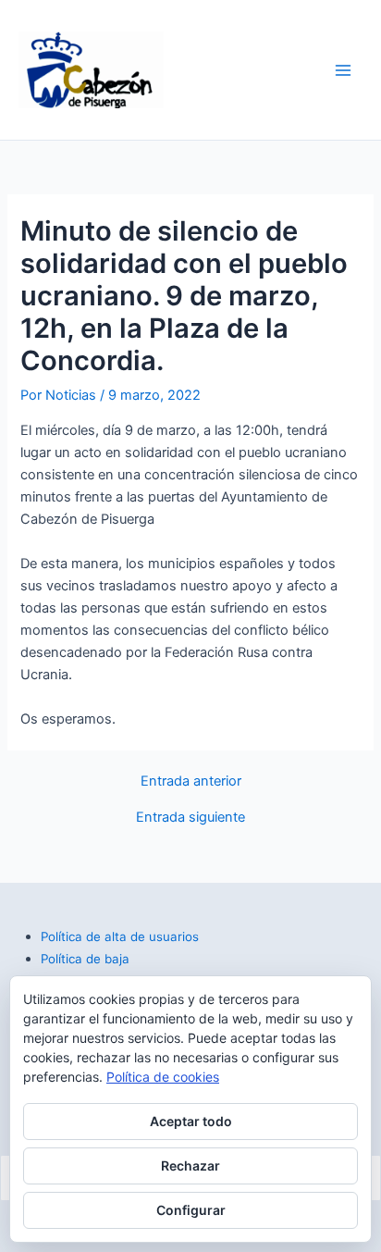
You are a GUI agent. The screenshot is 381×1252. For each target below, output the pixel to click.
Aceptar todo (191, 1121)
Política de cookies (162, 1077)
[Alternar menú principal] (343, 70)
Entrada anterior (191, 781)
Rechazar (190, 1165)
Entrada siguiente (190, 817)
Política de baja (85, 958)
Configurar (191, 1210)
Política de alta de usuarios (120, 936)
